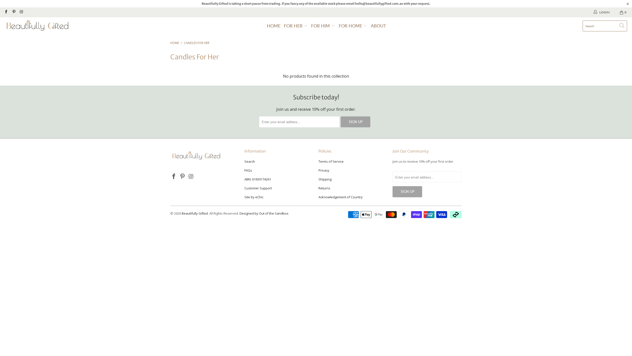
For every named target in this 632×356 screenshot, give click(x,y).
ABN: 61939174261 (257, 179)
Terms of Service (331, 161)
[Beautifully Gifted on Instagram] (21, 12)
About (378, 25)
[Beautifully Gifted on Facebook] (6, 12)
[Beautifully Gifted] (37, 26)
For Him (321, 25)
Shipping (325, 179)
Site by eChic (253, 197)
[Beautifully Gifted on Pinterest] (13, 12)
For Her (294, 25)
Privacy (323, 170)
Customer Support (258, 188)
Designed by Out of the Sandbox (263, 213)
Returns (324, 188)
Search (249, 161)
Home (273, 25)
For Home (351, 25)
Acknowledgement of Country (340, 197)
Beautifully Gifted (195, 213)
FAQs (248, 170)
